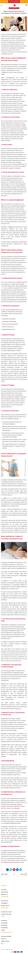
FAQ (2, 943)
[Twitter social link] (10, 869)
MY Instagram (4, 927)
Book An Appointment (6, 936)
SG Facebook (4, 920)
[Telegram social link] (20, 869)
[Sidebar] (1, 288)
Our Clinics (4, 889)
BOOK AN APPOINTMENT (14, 1)
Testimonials (4, 903)
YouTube (3, 930)
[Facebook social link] (7, 869)
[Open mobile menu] (1, 5)
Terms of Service (5, 941)
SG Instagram (4, 923)
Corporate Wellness (6, 914)
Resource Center (5, 905)
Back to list (14, 874)
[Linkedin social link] (17, 869)
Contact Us (3, 938)
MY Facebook (4, 925)
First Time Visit (4, 900)
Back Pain (11, 8)
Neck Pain (16, 8)
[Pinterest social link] (14, 869)
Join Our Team (4, 892)
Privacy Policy (4, 894)
